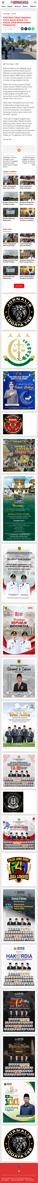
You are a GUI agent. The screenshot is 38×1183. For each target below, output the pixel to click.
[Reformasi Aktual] (19, 2)
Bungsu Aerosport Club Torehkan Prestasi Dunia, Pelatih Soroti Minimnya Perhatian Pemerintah (10, 203)
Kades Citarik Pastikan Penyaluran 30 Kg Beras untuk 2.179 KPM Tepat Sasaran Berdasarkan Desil (27, 219)
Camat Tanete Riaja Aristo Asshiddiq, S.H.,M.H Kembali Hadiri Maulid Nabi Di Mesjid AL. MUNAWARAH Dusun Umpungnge (27, 187)
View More (19, 286)
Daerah (5, 29)
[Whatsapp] (32, 28)
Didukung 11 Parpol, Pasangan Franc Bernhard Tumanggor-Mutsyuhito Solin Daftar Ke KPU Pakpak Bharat (10, 161)
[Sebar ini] (22, 28)
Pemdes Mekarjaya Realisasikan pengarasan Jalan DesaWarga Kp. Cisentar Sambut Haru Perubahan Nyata (10, 219)
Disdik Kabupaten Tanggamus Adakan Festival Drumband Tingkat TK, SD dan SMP (28, 160)
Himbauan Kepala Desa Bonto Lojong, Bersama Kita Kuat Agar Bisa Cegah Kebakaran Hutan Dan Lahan (27, 203)
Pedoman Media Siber (17, 1180)
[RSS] (19, 150)
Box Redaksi (5, 1180)
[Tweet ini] (25, 28)
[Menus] (3, 2)
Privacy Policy (29, 1180)
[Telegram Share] (29, 28)
